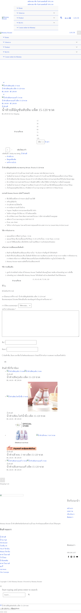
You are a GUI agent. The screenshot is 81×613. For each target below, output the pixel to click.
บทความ (70, 511)
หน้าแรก (70, 508)
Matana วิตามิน (5, 551)
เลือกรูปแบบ (15, 608)
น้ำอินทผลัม (4, 560)
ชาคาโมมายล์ (5, 563)
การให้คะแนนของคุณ (10, 305)
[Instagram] (74, 557)
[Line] (71, 557)
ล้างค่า (47, 142)
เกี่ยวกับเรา (71, 514)
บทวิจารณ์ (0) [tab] (11, 162)
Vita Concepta (4, 572)
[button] (40, 1)
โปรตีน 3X (3, 546)
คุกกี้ (1, 566)
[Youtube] (77, 557)
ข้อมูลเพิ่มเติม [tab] (11, 159)
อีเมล (4, 349)
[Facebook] (68, 557)
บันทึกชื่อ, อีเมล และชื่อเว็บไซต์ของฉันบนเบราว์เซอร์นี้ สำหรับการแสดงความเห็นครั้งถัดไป (34, 355)
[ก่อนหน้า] (1, 612)
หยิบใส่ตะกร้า (21, 150)
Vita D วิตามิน (4, 549)
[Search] (29, 594)
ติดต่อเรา (70, 517)
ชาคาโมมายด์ (5, 554)
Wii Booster (3, 543)
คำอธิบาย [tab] (10, 156)
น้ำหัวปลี (5, 106)
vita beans (3, 569)
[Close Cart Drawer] (2, 480)
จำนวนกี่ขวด (18, 131)
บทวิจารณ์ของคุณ (9, 309)
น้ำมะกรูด (3, 540)
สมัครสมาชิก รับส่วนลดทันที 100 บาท (40, 4)
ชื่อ (3, 342)
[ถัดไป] (5, 612)
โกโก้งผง (3, 557)
